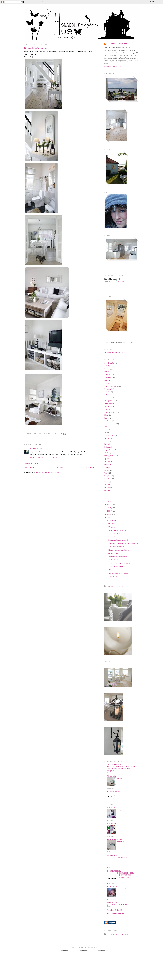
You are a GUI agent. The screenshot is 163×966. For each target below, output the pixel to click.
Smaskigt (107, 464)
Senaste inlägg (29, 467)
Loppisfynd (108, 450)
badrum (107, 368)
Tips (105, 473)
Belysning (108, 377)
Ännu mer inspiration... (116, 566)
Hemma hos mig (110, 412)
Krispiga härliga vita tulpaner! (118, 550)
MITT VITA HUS (113, 791)
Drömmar (107, 389)
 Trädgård (110, 363)
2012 (109, 501)
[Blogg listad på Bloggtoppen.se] (116, 934)
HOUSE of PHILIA (114, 871)
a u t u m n (120, 778)
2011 (109, 504)
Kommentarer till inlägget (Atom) (47, 472)
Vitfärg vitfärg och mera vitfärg (119, 563)
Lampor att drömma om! (116, 546)
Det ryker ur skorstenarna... (117, 530)
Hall (105, 409)
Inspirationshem (40, 436)
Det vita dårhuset (113, 855)
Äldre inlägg (90, 467)
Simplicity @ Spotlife (114, 910)
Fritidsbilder (108, 403)
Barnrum (107, 374)
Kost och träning (110, 435)
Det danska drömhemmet (35, 48)
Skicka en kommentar (31, 463)
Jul (105, 429)
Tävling (107, 484)
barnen (106, 371)
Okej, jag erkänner (114, 527)
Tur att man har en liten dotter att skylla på (123, 543)
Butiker (107, 383)
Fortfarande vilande (123, 889)
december (112, 520)
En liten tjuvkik (113, 560)
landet (106, 444)
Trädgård (107, 476)
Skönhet (107, 461)
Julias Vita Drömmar (115, 839)
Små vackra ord (113, 537)
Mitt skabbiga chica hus (117, 43)
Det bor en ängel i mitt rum (117, 556)
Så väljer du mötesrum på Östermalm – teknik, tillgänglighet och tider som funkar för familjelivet (121, 768)
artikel (106, 366)
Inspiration (108, 421)
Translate (121, 281)
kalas (106, 432)
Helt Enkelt (111, 807)
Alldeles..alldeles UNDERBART (119, 573)
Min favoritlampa (114, 533)
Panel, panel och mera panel (118, 540)
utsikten (107, 487)
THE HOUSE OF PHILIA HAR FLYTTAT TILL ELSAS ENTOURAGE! (125, 875)
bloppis (107, 380)
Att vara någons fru (114, 764)
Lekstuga (107, 447)
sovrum (107, 467)
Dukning (107, 392)
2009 (109, 511)
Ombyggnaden (109, 455)
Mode (106, 452)
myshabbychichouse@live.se (114, 352)
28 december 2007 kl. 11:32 (43, 458)
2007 (109, 517)
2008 (109, 514)
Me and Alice (112, 776)
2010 (109, 507)
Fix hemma (108, 398)
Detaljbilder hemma (111, 386)
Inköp (106, 418)
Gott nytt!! (112, 523)
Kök (105, 441)
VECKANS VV (122, 794)
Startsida (60, 467)
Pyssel (106, 458)
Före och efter (109, 406)
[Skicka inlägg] (64, 433)
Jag (105, 426)
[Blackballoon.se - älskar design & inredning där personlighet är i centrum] (114, 586)
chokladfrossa (113, 553)
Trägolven (107, 479)
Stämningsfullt (35, 448)
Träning (107, 482)
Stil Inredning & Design (115, 913)
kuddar (106, 438)
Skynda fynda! (113, 576)
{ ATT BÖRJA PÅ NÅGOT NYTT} (118, 905)
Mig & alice (111, 823)
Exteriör (107, 395)
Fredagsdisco (108, 400)
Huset (106, 415)
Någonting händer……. (124, 857)
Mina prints (120, 810)
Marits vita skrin (113, 887)
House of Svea (112, 902)
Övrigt (106, 490)
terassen (107, 470)
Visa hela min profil (112, 66)
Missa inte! (120, 841)
